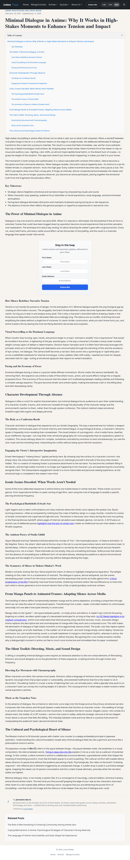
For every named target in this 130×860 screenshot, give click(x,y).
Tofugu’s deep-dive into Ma (58, 751)
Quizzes (63, 4)
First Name (46, 257)
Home (26, 4)
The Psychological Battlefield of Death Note (27, 94)
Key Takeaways (17, 46)
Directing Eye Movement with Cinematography (29, 120)
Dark (110, 5)
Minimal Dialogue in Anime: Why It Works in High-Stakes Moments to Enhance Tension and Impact (50, 41)
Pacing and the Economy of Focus (24, 67)
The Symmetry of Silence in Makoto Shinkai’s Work (30, 104)
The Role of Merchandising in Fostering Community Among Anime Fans (42, 824)
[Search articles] (124, 4)
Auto (116, 5)
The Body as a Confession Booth (23, 78)
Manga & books (38, 4)
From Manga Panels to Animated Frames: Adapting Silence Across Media (40, 109)
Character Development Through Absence (27, 73)
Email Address (48, 276)
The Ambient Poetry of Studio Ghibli (24, 99)
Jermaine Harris (23, 799)
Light (104, 5)
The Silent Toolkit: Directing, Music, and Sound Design (32, 115)
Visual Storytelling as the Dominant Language (28, 62)
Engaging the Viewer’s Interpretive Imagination (29, 83)
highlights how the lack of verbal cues (55, 523)
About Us (75, 4)
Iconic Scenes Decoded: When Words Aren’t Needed (31, 88)
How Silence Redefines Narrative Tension (26, 57)
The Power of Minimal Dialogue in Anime (26, 52)
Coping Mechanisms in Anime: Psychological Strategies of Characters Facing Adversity (49, 830)
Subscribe (92, 4)
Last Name (46, 267)
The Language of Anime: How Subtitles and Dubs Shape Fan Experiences (42, 835)
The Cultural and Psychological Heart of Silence (29, 130)
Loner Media (28, 809)
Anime (10, 4)
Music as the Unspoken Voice (22, 125)
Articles (52, 4)
